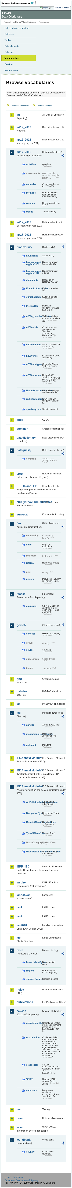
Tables (8, 40)
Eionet (18, 22)
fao (19, 523)
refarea (30, 563)
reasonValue (32, 1037)
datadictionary (26, 437)
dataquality (32, 280)
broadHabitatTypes (33, 962)
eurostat (22, 514)
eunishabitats (33, 297)
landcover (23, 894)
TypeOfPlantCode (33, 833)
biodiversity (24, 247)
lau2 (19, 916)
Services (9, 64)
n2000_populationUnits (33, 316)
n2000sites (32, 356)
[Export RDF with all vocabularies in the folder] (63, 156)
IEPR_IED (23, 866)
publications (25, 1002)
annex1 (30, 725)
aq (18, 114)
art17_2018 (24, 234)
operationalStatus (33, 1023)
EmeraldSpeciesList (33, 288)
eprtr (20, 473)
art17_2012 (24, 222)
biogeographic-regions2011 (33, 272)
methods (31, 192)
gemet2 (21, 625)
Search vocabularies (20, 105)
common (22, 428)
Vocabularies (12, 58)
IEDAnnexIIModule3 (29, 770)
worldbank (24, 1139)
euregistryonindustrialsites (29, 502)
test (19, 1109)
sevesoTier (32, 1065)
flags (28, 544)
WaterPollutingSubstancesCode (33, 851)
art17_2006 (24, 152)
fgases (21, 593)
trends (29, 211)
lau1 (19, 907)
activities (31, 164)
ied (19, 712)
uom (20, 1118)
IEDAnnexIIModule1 (29, 758)
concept (30, 633)
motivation (32, 306)
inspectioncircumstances (33, 734)
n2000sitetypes (33, 364)
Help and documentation (17, 28)
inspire (21, 882)
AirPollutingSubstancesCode (33, 802)
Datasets (9, 34)
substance (31, 1090)
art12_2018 (24, 139)
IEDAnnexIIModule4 (29, 786)
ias (18, 703)
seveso (21, 1011)
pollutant (31, 745)
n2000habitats (33, 344)
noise (20, 989)
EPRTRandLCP (27, 486)
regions (30, 970)
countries (31, 184)
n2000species (33, 375)
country (30, 1151)
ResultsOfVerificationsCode (33, 822)
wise (20, 1127)
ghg (19, 678)
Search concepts (44, 105)
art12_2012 (24, 127)
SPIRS (29, 1079)
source (30, 650)
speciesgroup (33, 409)
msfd (20, 950)
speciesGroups (33, 979)
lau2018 (22, 925)
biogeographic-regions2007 (33, 263)
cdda (20, 419)
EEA (19, 3)
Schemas (9, 52)
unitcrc (30, 579)
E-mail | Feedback (14, 1177)
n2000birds (32, 327)
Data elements (12, 46)
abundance (32, 255)
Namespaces (11, 70)
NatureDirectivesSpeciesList (33, 390)
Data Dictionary (29, 22)
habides (22, 691)
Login (45, 8)
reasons (30, 203)
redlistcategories (33, 399)
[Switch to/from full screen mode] (51, 8)
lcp (19, 937)
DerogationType (33, 813)
